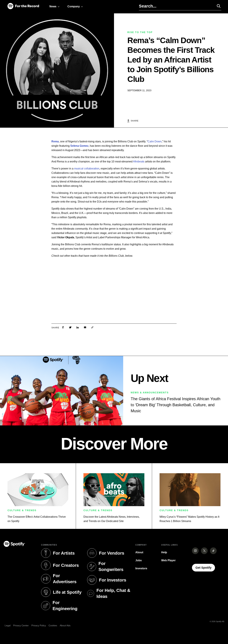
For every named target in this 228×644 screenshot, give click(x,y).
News (52, 6)
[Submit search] (217, 6)
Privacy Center (21, 625)
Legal (8, 625)
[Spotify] (23, 6)
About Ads (65, 625)
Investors (141, 568)
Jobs (138, 560)
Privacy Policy (38, 625)
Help (164, 552)
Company (73, 6)
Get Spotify (205, 567)
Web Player (168, 560)
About (139, 552)
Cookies (53, 625)
